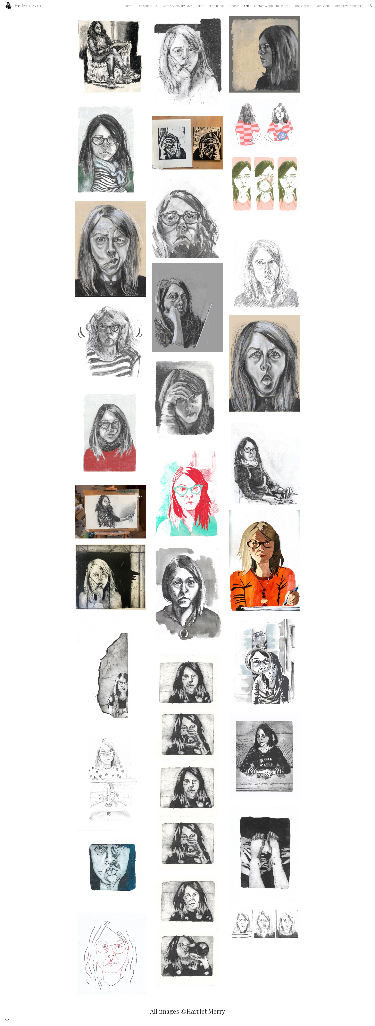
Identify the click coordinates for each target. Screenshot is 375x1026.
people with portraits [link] (349, 5)
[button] (370, 5)
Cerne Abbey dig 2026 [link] (177, 5)
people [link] (234, 5)
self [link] (246, 5)
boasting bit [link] (303, 5)
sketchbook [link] (217, 5)
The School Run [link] (147, 5)
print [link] (200, 5)
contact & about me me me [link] (272, 5)
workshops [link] (323, 5)
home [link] (128, 5)
